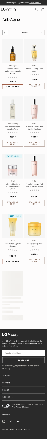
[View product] (12, 51)
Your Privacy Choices (20, 407)
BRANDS (5, 390)
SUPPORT (6, 383)
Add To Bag (12, 87)
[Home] (23, 335)
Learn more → (35, 3)
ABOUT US (6, 376)
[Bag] (43, 9)
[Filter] (5, 32)
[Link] (3, 421)
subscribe (23, 360)
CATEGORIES (7, 397)
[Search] (37, 9)
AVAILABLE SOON (34, 86)
